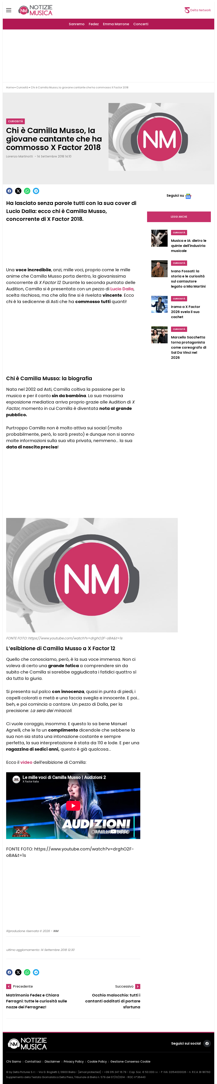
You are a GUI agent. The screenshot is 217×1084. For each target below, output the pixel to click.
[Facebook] (9, 191)
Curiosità (22, 87)
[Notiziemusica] (35, 10)
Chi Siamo (13, 1062)
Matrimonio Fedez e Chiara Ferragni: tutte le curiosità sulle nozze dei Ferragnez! (36, 1001)
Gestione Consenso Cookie (130, 1062)
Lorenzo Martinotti (19, 156)
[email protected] (89, 1072)
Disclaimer (52, 1062)
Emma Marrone (116, 24)
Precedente (23, 986)
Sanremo (77, 24)
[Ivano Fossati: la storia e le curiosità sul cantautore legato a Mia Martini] (159, 275)
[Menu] (11, 10)
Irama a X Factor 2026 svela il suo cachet (185, 311)
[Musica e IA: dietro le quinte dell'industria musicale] (159, 242)
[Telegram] (36, 191)
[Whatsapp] (27, 191)
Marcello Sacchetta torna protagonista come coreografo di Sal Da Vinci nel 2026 (188, 347)
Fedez (94, 24)
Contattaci (33, 1062)
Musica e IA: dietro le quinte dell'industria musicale (188, 245)
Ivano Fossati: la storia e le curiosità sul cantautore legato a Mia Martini (188, 279)
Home (10, 87)
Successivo (124, 986)
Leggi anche (179, 216)
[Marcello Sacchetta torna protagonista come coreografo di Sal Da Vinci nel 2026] (159, 344)
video (26, 762)
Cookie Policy (97, 1062)
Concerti (140, 24)
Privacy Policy (74, 1062)
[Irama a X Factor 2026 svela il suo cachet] (159, 308)
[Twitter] (18, 191)
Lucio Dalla (122, 289)
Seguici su (175, 195)
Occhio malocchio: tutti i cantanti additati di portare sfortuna (112, 1001)
